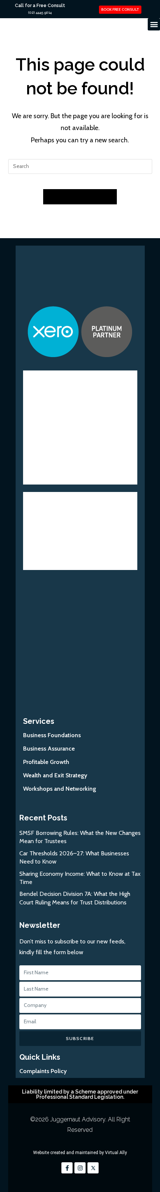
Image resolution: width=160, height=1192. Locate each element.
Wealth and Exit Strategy (55, 775)
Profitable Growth (46, 761)
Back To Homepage (80, 197)
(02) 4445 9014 (40, 12)
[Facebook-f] (67, 1167)
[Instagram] (80, 1167)
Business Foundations (52, 735)
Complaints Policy (43, 1071)
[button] (154, 24)
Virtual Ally (116, 1152)
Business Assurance (49, 748)
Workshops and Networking (59, 788)
